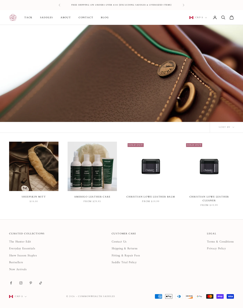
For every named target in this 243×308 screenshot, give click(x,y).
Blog (105, 17)
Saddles (46, 17)
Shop (23, 30)
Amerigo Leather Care (92, 196)
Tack (28, 17)
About (66, 17)
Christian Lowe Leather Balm (150, 196)
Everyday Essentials (22, 248)
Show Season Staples (23, 255)
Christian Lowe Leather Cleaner (209, 198)
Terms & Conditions (220, 241)
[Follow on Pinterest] (31, 283)
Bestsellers (16, 262)
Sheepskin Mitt (34, 196)
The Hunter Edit (20, 241)
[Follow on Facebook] (11, 283)
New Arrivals (18, 269)
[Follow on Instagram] (21, 283)
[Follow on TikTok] (41, 283)
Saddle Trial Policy (124, 262)
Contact (86, 17)
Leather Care (39, 30)
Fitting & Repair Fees (126, 255)
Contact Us (119, 241)
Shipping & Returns (125, 248)
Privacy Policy (216, 248)
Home (12, 30)
